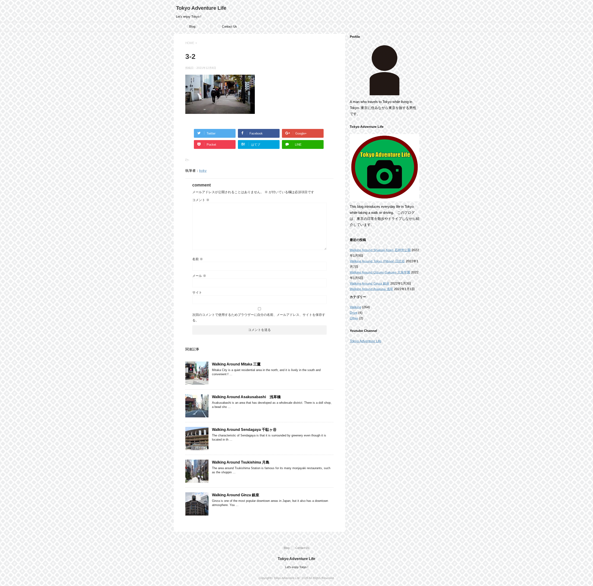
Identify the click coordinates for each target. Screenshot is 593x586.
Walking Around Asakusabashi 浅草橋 (246, 397)
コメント (200, 200)
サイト (197, 292)
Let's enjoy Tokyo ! (296, 567)
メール (199, 276)
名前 (197, 259)
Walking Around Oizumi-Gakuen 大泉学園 (380, 272)
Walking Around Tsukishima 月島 (240, 462)
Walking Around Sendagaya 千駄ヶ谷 (244, 430)
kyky (203, 171)
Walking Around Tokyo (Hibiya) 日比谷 (377, 261)
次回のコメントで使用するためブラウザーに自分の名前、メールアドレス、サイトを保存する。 (258, 317)
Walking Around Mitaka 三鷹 (236, 364)
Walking (355, 307)
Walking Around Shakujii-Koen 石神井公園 (380, 250)
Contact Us (229, 26)
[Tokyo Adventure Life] (384, 70)
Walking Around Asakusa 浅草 (371, 289)
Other (354, 318)
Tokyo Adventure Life (201, 8)
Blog (192, 26)
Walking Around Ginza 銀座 (235, 495)
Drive (353, 312)
